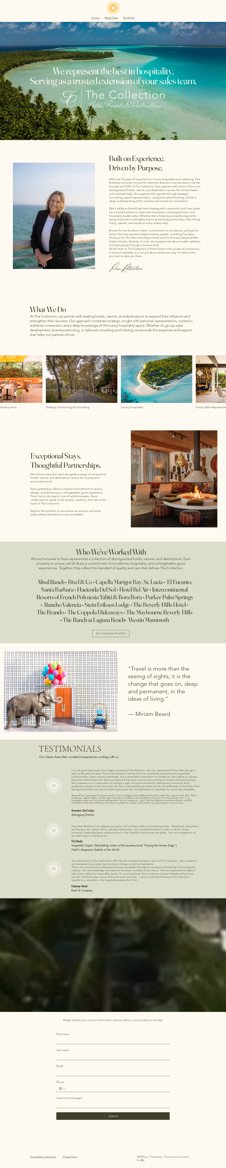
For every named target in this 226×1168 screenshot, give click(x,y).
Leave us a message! (69, 1098)
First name (62, 1034)
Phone (60, 1082)
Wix (142, 1159)
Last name (62, 1050)
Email (59, 1066)
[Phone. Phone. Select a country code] (62, 1089)
